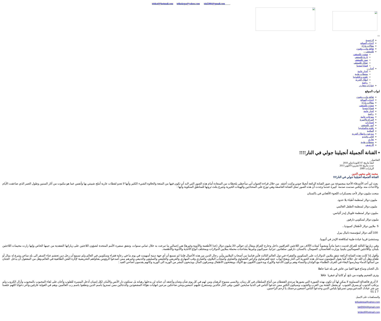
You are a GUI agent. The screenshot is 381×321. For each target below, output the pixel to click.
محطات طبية (361, 74)
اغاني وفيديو (368, 136)
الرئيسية (370, 40)
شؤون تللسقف (360, 54)
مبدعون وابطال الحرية (363, 133)
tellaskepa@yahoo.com (188, 3)
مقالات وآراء (368, 102)
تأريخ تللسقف (361, 57)
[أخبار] (368, 69)
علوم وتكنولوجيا (366, 128)
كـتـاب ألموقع (367, 43)
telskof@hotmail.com (369, 312)
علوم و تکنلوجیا (360, 77)
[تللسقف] (365, 52)
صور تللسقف (361, 60)
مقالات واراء (368, 46)
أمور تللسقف (367, 125)
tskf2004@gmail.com (214, 3)
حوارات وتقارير (366, 85)
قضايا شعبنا (362, 65)
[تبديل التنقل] (378, 35)
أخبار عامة (363, 71)
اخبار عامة (369, 111)
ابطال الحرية (362, 80)
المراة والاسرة (367, 119)
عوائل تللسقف (361, 63)
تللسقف (370, 51)
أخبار (371, 68)
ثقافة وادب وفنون (365, 48)
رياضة (365, 82)
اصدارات (369, 122)
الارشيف (370, 145)
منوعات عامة (367, 117)
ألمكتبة (370, 131)
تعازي (371, 139)
